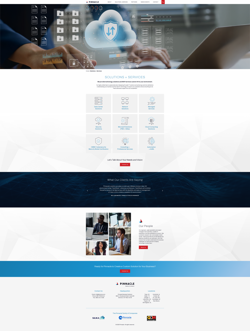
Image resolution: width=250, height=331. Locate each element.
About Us (143, 247)
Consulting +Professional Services (125, 148)
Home (87, 71)
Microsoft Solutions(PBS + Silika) (125, 128)
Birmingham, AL (147, 302)
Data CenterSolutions (98, 108)
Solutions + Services (121, 2)
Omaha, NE (156, 296)
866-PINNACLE (100, 296)
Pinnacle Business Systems (125, 294)
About (109, 2)
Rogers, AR (147, 301)
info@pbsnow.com (100, 294)
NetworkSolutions (125, 108)
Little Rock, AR (147, 299)
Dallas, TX (147, 296)
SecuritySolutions (98, 128)
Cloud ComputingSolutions (151, 128)
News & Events (145, 2)
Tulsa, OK (146, 294)
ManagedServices (151, 108)
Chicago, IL (147, 297)
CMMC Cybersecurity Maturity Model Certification (98, 148)
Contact (155, 2)
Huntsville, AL (156, 294)
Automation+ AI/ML (151, 148)
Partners (134, 2)
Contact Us (125, 164)
